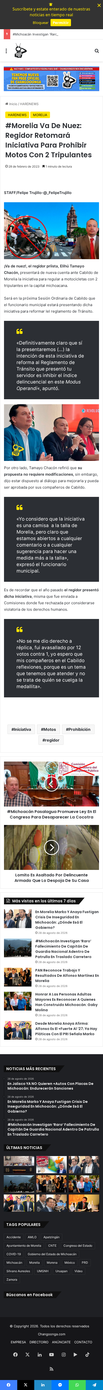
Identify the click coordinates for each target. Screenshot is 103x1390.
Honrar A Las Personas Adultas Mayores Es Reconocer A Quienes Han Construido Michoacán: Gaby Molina (66, 1002)
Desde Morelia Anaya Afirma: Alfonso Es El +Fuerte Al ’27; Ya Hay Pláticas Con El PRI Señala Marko (66, 1028)
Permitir (61, 22)
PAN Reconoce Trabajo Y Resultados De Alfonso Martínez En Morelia (67, 975)
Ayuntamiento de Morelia (23, 1245)
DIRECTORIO (39, 1342)
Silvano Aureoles (18, 1271)
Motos (50, 729)
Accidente (13, 1237)
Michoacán (14, 1262)
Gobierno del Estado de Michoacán (52, 1254)
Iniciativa (22, 729)
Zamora (11, 1279)
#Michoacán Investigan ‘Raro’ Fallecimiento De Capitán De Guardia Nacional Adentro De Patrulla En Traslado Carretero (63, 949)
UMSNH (42, 1271)
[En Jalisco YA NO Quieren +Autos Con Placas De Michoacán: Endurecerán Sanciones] (51, 1164)
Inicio (12, 104)
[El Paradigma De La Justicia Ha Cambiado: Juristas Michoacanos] (19, 1164)
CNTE (52, 1245)
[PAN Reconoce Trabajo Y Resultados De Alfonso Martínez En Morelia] (18, 977)
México (69, 1262)
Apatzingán (52, 1237)
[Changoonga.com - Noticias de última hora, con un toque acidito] (20, 50)
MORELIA (40, 115)
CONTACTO (83, 1342)
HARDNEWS (29, 104)
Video (78, 1271)
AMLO (32, 1237)
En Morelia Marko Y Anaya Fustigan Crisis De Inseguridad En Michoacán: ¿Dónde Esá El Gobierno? (67, 919)
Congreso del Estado (78, 1245)
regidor (52, 740)
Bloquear (40, 22)
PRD (85, 1262)
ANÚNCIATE (61, 1342)
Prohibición (79, 729)
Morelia (34, 1262)
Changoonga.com (51, 1334)
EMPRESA (18, 1342)
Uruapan (62, 1271)
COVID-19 (13, 1254)
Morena (52, 1262)
